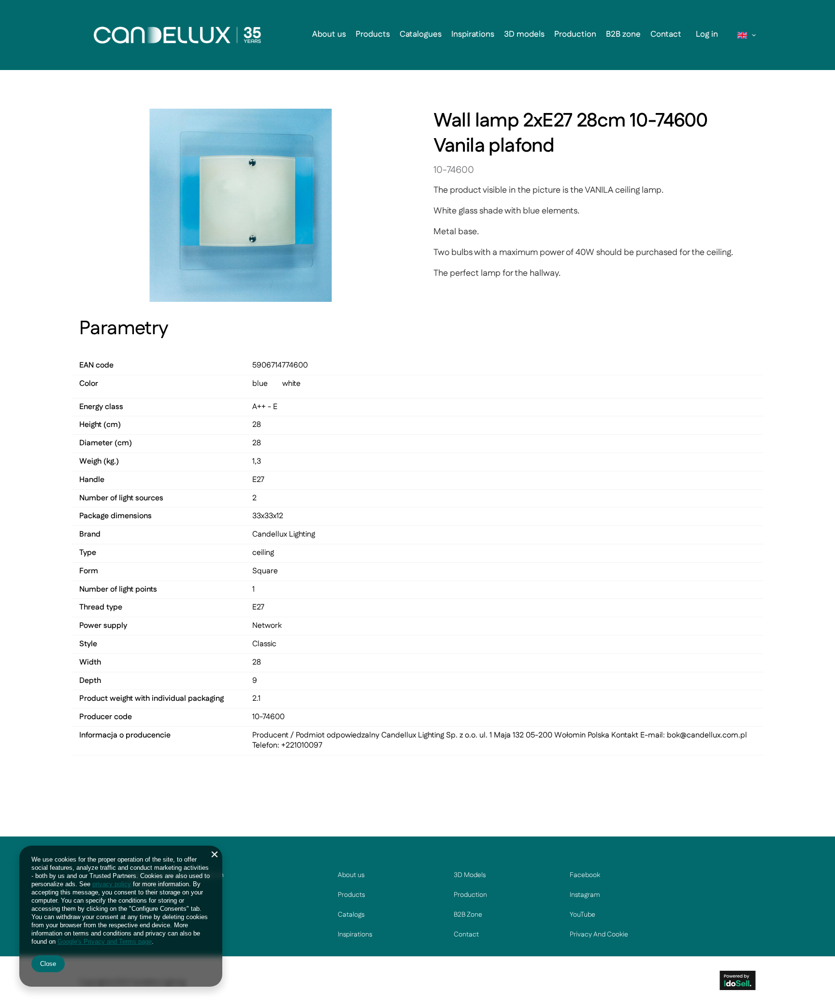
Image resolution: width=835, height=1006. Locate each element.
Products (373, 34)
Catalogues (421, 34)
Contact (665, 34)
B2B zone (623, 34)
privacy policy (111, 884)
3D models (524, 34)
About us (329, 34)
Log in (707, 34)
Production (575, 34)
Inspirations (472, 34)
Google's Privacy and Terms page (105, 941)
